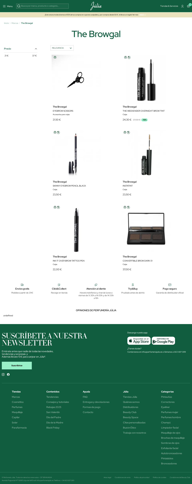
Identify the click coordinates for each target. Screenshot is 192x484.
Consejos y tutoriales (57, 402)
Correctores (167, 402)
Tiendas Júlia (130, 397)
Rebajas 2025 (53, 407)
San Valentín (53, 412)
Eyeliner (165, 407)
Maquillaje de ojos (170, 432)
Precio (7, 48)
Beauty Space (130, 417)
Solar (15, 422)
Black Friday (53, 427)
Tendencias (52, 397)
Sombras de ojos (170, 443)
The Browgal (60, 106)
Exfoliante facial (169, 448)
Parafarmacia (19, 427)
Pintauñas (166, 397)
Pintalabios (167, 458)
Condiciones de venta (122, 477)
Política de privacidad (141, 477)
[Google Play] (163, 341)
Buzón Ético (129, 427)
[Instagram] (3, 374)
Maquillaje (17, 412)
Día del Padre (53, 417)
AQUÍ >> (142, 15)
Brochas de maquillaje (173, 438)
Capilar (16, 417)
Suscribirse (16, 365)
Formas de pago (91, 407)
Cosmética (18, 402)
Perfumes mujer (169, 412)
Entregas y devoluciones (96, 402)
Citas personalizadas (134, 422)
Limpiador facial (169, 427)
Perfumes (17, 407)
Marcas (16, 397)
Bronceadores (169, 463)
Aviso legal (107, 477)
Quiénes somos (131, 402)
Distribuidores (130, 407)
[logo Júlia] (96, 6)
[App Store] (139, 341)
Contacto (88, 412)
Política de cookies (159, 477)
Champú (166, 422)
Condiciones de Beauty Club (180, 477)
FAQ (85, 397)
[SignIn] (182, 6)
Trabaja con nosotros (134, 432)
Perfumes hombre (171, 417)
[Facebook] (8, 374)
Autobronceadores (171, 453)
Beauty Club (129, 412)
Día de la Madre (54, 422)
